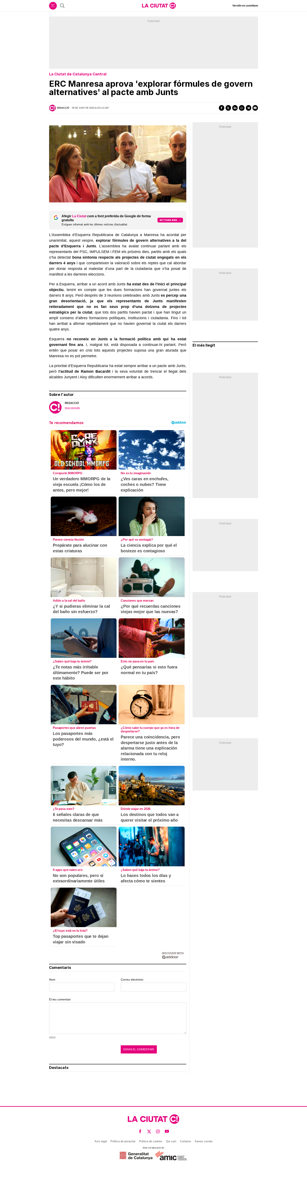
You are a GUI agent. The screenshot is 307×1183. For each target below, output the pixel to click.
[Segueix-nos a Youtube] (167, 1131)
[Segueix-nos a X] (149, 1131)
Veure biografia (72, 408)
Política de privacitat (122, 1141)
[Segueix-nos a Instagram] (158, 1131)
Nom (52, 979)
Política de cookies (150, 1141)
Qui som (171, 1141)
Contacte (185, 1141)
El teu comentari (60, 999)
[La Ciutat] (159, 6)
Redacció (63, 108)
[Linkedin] (235, 108)
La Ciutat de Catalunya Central (78, 74)
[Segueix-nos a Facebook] (140, 1131)
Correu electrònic (132, 979)
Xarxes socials (204, 1141)
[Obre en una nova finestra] (136, 1156)
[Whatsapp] (241, 108)
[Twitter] (228, 108)
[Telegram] (248, 108)
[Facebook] (221, 108)
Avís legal (101, 1141)
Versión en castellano (245, 5)
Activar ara (168, 220)
